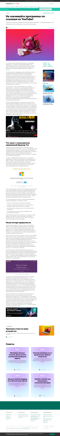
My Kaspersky (51, 3)
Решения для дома (9, 412)
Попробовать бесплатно (45, 9)
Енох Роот (9, 27)
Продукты (7, 6)
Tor (48, 63)
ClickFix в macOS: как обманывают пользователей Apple (43, 381)
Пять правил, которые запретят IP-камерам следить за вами (48, 93)
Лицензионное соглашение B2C (10, 428)
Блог (38, 6)
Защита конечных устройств (47, 418)
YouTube (45, 64)
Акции (35, 6)
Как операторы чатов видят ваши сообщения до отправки (48, 104)
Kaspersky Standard (9, 414)
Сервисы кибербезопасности (47, 414)
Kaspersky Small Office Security (22, 414)
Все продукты (20, 417)
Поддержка (26, 6)
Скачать (21, 6)
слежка (49, 64)
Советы (18, 349)
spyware (45, 63)
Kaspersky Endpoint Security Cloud (36, 414)
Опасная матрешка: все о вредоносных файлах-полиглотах (42, 355)
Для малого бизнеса (21, 412)
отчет (12, 64)
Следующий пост (9, 326)
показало (20, 284)
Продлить (17, 6)
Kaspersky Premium (8, 417)
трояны (45, 66)
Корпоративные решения (47, 412)
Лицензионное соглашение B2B (18, 428)
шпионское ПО (50, 66)
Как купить (12, 6)
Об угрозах (31, 6)
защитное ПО (25, 304)
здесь (27, 434)
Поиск (53, 13)
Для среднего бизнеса (34, 412)
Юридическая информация (26, 428)
